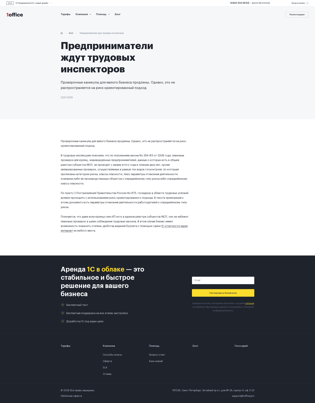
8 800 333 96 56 (239, 3)
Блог (118, 14)
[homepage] (62, 33)
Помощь (101, 14)
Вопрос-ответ (157, 355)
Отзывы (107, 374)
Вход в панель (298, 3)
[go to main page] (16, 14)
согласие (249, 303)
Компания (82, 14)
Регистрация (297, 14)
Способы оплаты (112, 355)
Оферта (107, 361)
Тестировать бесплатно (223, 293)
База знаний (156, 361)
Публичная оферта (71, 396)
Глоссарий (241, 346)
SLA (105, 368)
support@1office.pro (243, 396)
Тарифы (65, 14)
